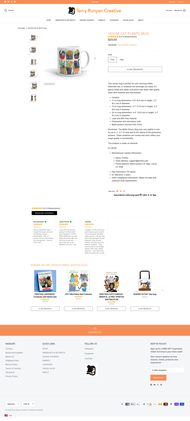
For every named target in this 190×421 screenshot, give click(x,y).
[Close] (114, 193)
